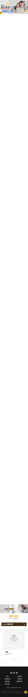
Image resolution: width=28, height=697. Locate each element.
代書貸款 (19, 679)
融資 (7, 652)
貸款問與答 (19, 681)
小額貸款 (19, 676)
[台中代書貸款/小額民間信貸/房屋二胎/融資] (14, 608)
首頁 (11, 618)
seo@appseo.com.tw (15, 687)
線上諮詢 (7, 684)
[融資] (14, 639)
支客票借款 (7, 679)
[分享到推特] (11, 673)
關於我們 (9, 654)
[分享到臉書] (14, 673)
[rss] (17, 673)
